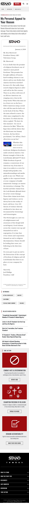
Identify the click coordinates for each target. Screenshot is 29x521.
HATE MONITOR (5, 484)
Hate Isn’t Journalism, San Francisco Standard (12, 329)
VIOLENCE (22, 303)
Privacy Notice (6, 502)
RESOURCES (4, 480)
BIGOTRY (19, 295)
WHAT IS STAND (5, 472)
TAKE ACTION (4, 492)
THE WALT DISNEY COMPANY (9, 303)
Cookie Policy (13, 502)
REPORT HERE (14, 380)
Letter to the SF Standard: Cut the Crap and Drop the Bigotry (13, 323)
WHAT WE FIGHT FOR (6, 476)
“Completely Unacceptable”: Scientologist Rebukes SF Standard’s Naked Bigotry (14, 316)
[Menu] (27, 4)
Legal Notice (25, 502)
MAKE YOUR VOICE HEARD (14, 443)
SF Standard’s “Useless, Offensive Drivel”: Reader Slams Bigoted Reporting (14, 336)
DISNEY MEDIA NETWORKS (15, 15)
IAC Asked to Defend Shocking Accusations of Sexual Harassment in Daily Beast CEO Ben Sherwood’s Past (14, 343)
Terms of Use (19, 502)
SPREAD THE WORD (14, 411)
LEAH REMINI (5, 299)
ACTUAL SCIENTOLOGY (8, 295)
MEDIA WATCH (5, 15)
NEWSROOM (4, 488)
